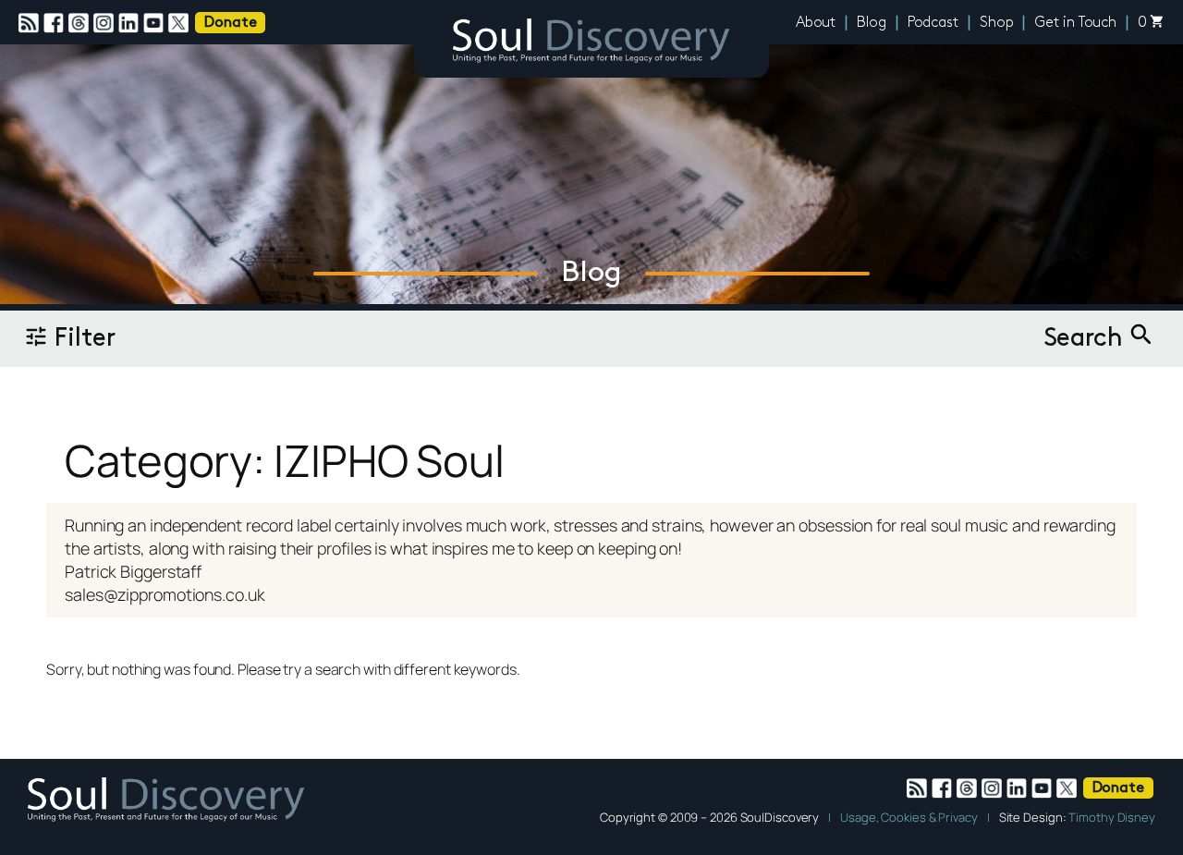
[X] (180, 23)
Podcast (933, 23)
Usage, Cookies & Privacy (909, 817)
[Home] (591, 43)
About (816, 23)
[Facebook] (55, 23)
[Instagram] (105, 23)
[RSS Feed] (30, 23)
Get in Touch (1075, 23)
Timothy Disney (1111, 817)
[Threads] (80, 23)
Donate (230, 23)
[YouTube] (155, 23)
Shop (997, 23)
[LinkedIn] (130, 23)
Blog (871, 23)
